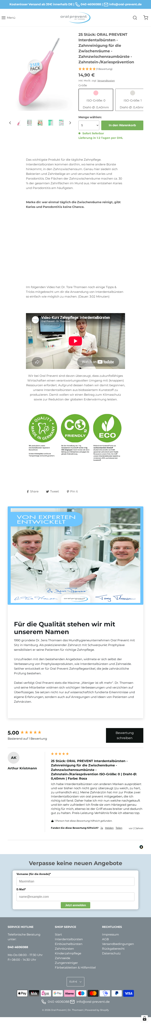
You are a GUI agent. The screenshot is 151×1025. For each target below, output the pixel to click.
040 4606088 (90, 4)
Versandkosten (106, 80)
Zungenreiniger (66, 963)
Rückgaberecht (113, 948)
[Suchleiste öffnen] (134, 17)
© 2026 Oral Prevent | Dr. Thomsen (62, 1009)
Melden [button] (109, 827)
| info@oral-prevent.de (122, 4)
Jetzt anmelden (75, 905)
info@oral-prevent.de (93, 1002)
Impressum (110, 934)
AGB (105, 939)
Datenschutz (111, 953)
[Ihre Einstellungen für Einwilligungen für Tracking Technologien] (144, 1018)
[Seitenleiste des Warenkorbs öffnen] (145, 17)
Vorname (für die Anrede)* (34, 874)
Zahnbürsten (64, 948)
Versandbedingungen (118, 944)
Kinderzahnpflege (68, 953)
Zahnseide (62, 958)
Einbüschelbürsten (68, 944)
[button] (10, 122)
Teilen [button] (119, 827)
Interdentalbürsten (69, 939)
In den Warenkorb (122, 125)
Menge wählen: (90, 117)
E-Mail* (21, 889)
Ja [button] (101, 827)
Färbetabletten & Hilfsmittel (75, 967)
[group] (28, 732)
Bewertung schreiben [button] (125, 735)
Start (58, 934)
